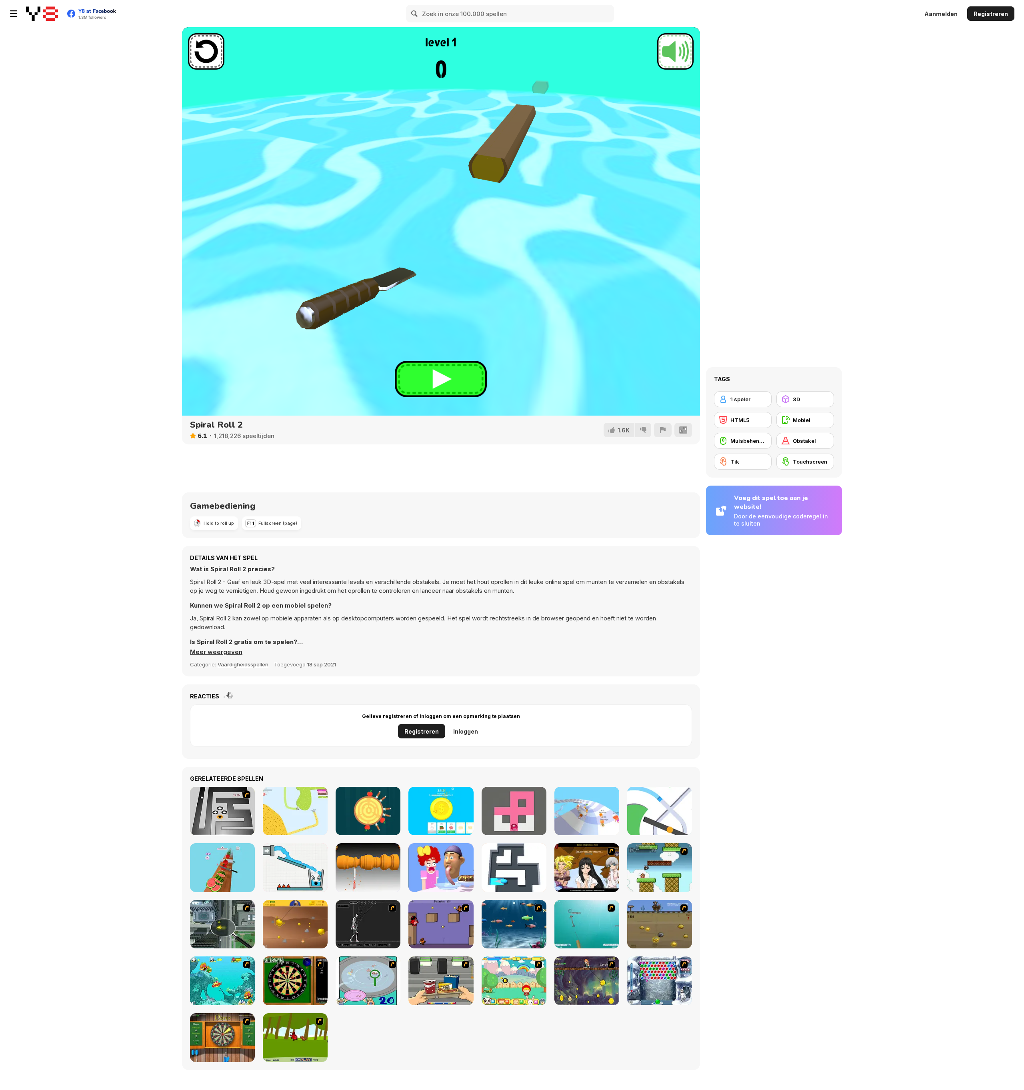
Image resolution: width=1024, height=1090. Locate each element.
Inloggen (465, 731)
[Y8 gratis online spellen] (42, 13)
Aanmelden (941, 13)
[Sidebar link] (14, 14)
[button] (216, 652)
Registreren (991, 13)
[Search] (415, 13)
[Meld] (663, 430)
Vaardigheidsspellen (243, 664)
